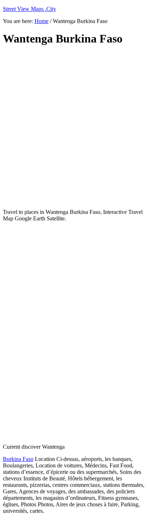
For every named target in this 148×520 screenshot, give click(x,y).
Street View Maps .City (29, 9)
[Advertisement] (74, 127)
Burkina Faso (18, 459)
